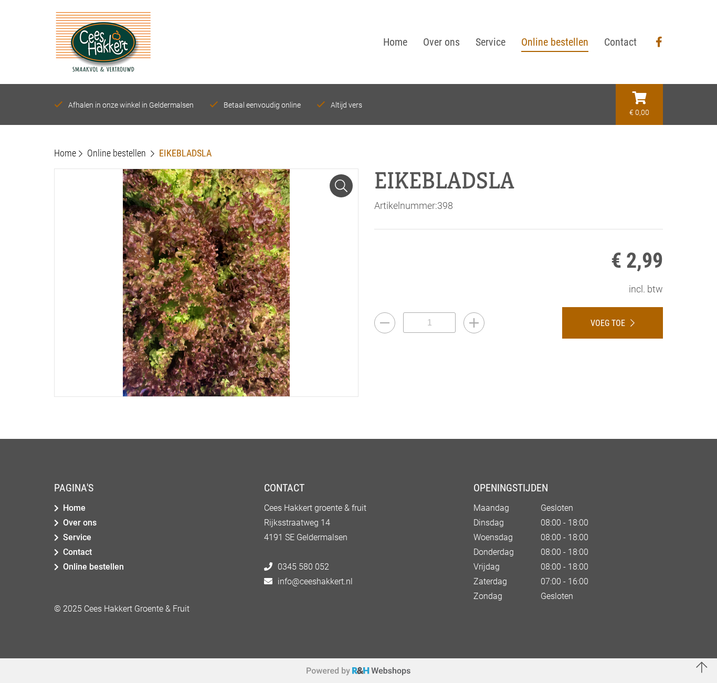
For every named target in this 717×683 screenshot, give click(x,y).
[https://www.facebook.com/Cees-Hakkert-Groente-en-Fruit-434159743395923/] (659, 42)
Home (74, 508)
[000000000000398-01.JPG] (341, 185)
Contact (77, 552)
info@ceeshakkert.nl (315, 581)
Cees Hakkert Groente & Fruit (136, 609)
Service (77, 537)
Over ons (80, 523)
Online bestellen (93, 567)
